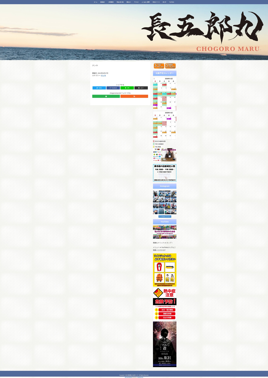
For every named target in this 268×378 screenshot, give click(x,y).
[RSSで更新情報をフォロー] (134, 96)
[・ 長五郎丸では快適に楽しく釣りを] (173, 205)
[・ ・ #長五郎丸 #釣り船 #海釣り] (156, 199)
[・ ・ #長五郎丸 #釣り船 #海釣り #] (162, 199)
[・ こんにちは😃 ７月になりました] (162, 211)
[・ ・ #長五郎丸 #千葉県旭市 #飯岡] (156, 193)
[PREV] (154, 78)
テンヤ (103, 75)
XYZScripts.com (140, 377)
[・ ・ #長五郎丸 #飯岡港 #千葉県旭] (156, 205)
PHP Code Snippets (128, 377)
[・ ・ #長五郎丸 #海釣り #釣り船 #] (173, 193)
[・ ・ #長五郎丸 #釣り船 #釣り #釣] (173, 211)
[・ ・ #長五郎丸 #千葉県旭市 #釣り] (168, 199)
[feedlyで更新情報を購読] (106, 96)
